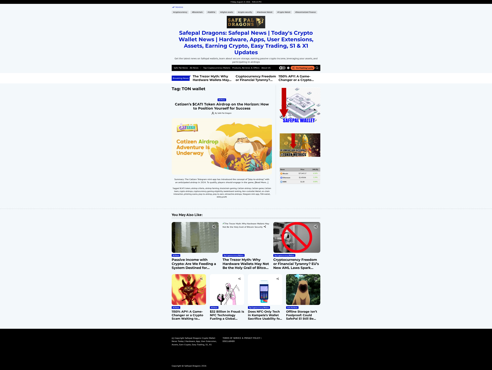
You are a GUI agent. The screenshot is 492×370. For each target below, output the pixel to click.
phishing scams (191, 194)
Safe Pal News (181, 68)
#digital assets (226, 12)
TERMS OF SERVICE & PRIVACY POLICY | (242, 338)
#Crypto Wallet (283, 12)
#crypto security (245, 12)
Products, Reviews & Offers (245, 68)
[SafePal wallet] (300, 89)
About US (265, 68)
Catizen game (258, 188)
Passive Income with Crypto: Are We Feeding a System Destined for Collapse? (194, 266)
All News (194, 67)
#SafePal (211, 12)
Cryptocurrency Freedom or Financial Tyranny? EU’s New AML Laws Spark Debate (213, 81)
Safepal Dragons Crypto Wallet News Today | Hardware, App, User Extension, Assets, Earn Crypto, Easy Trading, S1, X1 (194, 341)
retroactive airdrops (233, 194)
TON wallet (265, 194)
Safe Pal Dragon (225, 113)
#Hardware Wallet (264, 12)
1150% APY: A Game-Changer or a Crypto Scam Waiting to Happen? (252, 81)
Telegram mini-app (251, 194)
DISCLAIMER (229, 341)
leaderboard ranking (232, 191)
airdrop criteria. (197, 188)
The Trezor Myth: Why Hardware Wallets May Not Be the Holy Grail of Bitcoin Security (246, 266)
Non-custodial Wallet (251, 191)
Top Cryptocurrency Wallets (216, 68)
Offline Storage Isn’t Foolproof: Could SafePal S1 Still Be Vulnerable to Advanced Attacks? (301, 318)
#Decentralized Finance (305, 12)
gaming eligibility (215, 191)
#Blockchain (197, 12)
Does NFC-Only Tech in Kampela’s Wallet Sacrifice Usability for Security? (264, 317)
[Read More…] (261, 182)
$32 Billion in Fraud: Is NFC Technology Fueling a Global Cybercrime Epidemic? (298, 81)
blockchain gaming (228, 188)
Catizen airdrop (244, 188)
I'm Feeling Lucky (304, 68)
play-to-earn (218, 194)
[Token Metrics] (300, 135)
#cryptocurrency (180, 12)
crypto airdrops (186, 191)
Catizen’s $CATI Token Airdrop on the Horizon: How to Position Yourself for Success (222, 106)
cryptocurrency (200, 191)
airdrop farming (212, 188)
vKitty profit (222, 197)
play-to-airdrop (205, 194)
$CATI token (185, 188)
